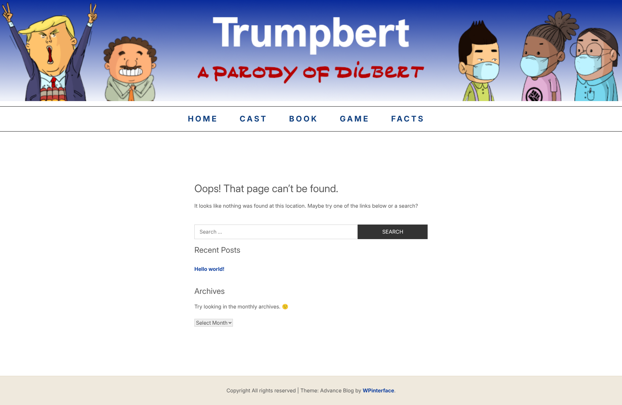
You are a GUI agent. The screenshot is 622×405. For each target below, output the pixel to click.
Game (355, 118)
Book (303, 118)
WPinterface (378, 390)
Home (203, 118)
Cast (254, 118)
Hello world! (209, 269)
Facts (408, 118)
